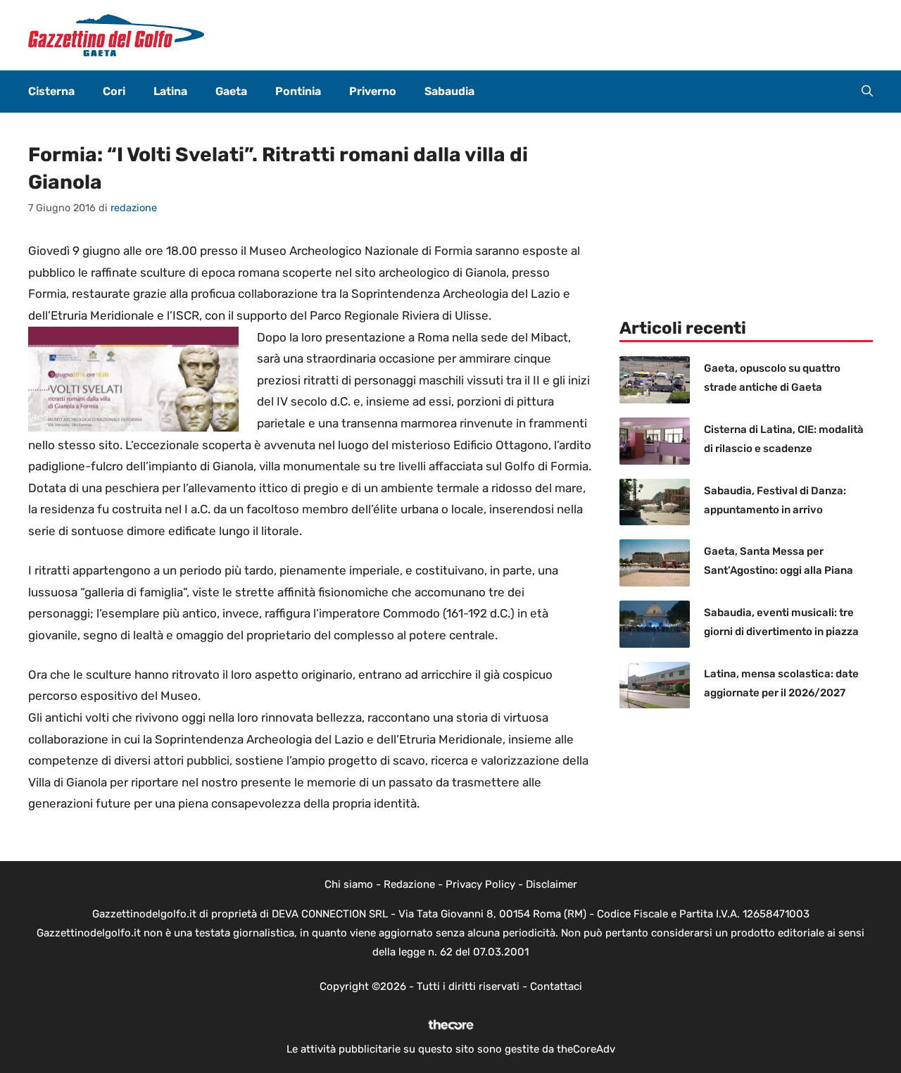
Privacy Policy (480, 884)
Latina (170, 91)
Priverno (372, 91)
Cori (114, 91)
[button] (867, 91)
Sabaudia (449, 91)
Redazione (409, 884)
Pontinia (298, 91)
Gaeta (231, 91)
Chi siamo (349, 884)
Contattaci (556, 986)
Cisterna (51, 91)
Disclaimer (551, 884)
